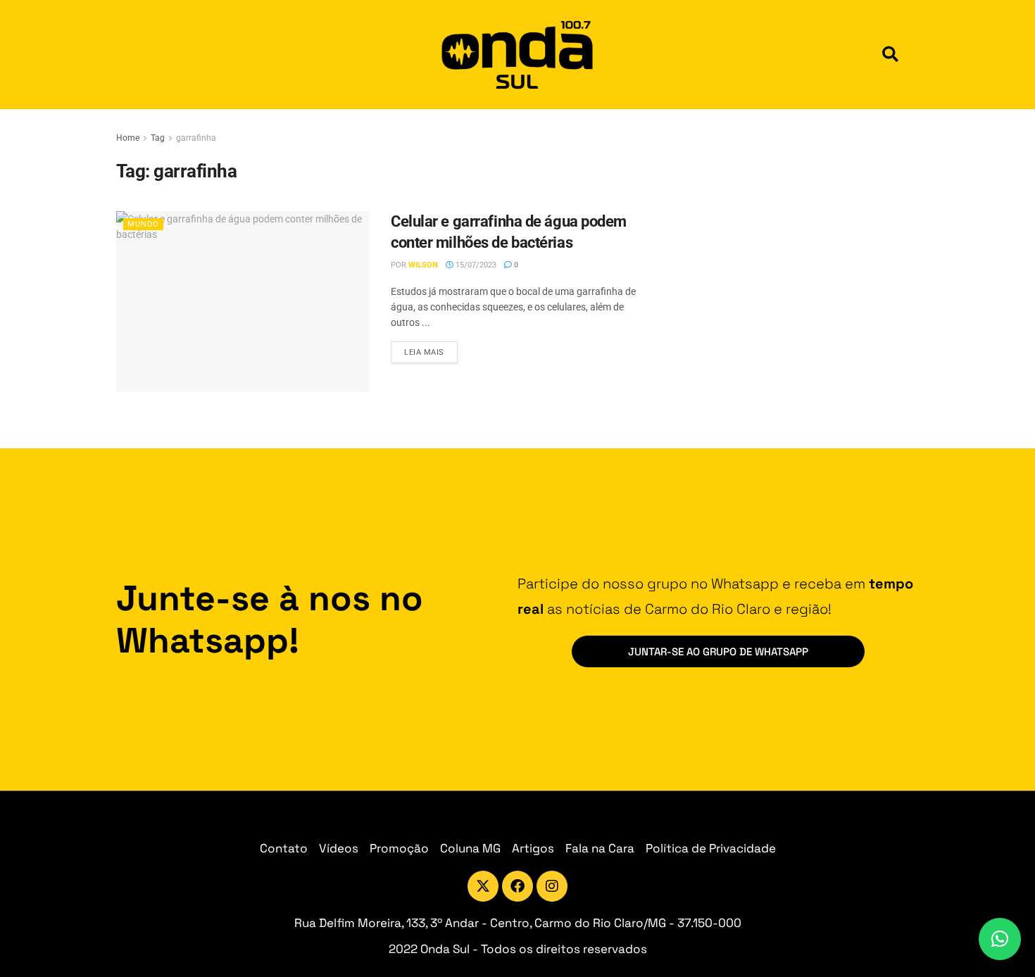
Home (127, 138)
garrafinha (196, 138)
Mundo (143, 224)
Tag (158, 138)
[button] (890, 54)
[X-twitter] (483, 886)
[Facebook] (517, 886)
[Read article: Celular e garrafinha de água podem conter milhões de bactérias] (243, 301)
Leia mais (431, 349)
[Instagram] (552, 886)
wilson (423, 265)
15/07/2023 (474, 265)
